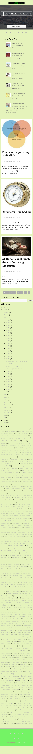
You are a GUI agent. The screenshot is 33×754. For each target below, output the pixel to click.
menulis (24, 573)
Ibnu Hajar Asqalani (12, 493)
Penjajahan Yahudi (16, 618)
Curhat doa (28, 461)
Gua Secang (3, 484)
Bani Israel (29, 450)
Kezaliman (28, 536)
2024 (4, 418)
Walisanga (14, 719)
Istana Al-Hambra (26, 504)
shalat (26, 669)
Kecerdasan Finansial (24, 521)
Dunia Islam (29, 470)
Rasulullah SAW (26, 648)
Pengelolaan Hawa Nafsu (6, 614)
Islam (3, 502)
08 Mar (8, 335)
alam (24, 441)
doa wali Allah (17, 470)
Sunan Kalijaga (4, 694)
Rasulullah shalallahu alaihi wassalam (10, 650)
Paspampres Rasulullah (19, 607)
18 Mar (8, 356)
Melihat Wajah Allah (13, 568)
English (23, 475)
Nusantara (13, 598)
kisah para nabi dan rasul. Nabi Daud (9, 553)
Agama (18, 435)
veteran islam (29, 714)
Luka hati (14, 562)
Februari (6, 315)
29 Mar (8, 387)
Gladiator (14, 481)
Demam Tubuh (15, 466)
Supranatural (3, 696)
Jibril (22, 508)
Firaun (16, 479)
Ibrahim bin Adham (10, 495)
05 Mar (8, 330)
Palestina (5, 605)
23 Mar (8, 374)
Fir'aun (4, 479)
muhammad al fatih (6, 580)
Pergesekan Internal (16, 632)
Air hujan (11, 438)
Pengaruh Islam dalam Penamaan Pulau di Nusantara (18, 96)
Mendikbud (5, 573)
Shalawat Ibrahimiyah (18, 671)
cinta (16, 461)
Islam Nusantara (9, 504)
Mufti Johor (28, 577)
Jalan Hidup (21, 506)
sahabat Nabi (11, 660)
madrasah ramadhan (23, 562)
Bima (22, 454)
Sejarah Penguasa (24, 664)
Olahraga (22, 600)
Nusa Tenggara (27, 595)
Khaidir (13, 539)
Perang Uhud (27, 630)
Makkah (23, 564)
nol (30, 593)
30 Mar (8, 389)
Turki (30, 707)
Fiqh (31, 477)
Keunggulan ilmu (8, 536)
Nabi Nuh (9, 591)
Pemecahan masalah (13, 609)
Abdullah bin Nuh (24, 429)
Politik (29, 639)
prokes (8, 643)
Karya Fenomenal (14, 515)
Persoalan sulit (26, 634)
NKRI (26, 593)
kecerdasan (26, 518)
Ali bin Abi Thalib (12, 443)
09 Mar (8, 338)
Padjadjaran (19, 602)
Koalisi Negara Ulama (5, 557)
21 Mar (8, 359)
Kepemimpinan (5, 530)
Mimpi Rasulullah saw (18, 575)
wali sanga (7, 719)
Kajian (19, 513)
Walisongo (21, 719)
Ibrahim (2, 495)
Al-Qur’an (16, 441)
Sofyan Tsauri (10, 682)
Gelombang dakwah (5, 481)
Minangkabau (28, 575)
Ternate (14, 705)
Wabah (4, 716)
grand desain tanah (26, 481)
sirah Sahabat (8, 678)
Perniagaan (13, 634)
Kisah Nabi (3, 543)
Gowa (19, 481)
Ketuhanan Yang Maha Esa (14, 534)
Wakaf (18, 716)
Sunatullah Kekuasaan (25, 694)
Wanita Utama (6, 721)
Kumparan (28, 557)
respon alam (22, 653)
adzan (12, 435)
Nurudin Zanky (17, 595)
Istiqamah (13, 506)
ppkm (15, 641)
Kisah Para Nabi (24, 543)
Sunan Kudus (14, 694)
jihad (26, 508)
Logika (2, 562)
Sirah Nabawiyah (9, 673)
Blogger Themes (21, 742)
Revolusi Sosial (16, 655)
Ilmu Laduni (9, 497)
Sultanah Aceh (24, 689)
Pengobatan (17, 614)
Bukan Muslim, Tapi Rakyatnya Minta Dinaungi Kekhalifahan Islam (19, 46)
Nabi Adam (9, 584)
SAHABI (29, 660)
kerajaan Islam (14, 530)
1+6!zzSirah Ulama (13, 429)
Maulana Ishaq (23, 566)
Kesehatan (13, 532)
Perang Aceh (24, 621)
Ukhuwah (12, 710)
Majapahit (16, 564)
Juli (5, 400)
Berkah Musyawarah (26, 452)
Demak (8, 466)
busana (28, 457)
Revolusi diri (29, 653)
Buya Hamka (4, 459)
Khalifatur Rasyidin (21, 539)
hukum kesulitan (10, 490)
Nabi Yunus (25, 591)
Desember (7, 412)
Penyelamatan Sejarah (5, 621)
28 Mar (8, 384)
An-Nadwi (21, 443)
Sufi (16, 687)
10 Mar (8, 340)
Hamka (19, 484)
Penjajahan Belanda (5, 618)
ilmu (3, 497)
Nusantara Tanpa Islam (26, 598)
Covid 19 (21, 461)
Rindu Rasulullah (26, 655)
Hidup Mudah (13, 486)
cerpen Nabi (24, 459)
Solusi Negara (18, 682)
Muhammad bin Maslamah (20, 580)
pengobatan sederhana (27, 614)
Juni (5, 397)
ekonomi (16, 472)
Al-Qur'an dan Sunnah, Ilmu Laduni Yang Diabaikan (16, 262)
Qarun (6, 646)
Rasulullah (18, 648)
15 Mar (8, 348)
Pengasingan (17, 612)
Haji (9, 484)
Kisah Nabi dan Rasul (13, 543)
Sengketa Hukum (18, 666)
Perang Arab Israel (12, 623)
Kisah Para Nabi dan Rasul (14, 550)
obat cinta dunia (6, 600)
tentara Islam (9, 705)
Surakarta (11, 696)
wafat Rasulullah (11, 716)
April (5, 392)
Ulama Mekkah (20, 710)
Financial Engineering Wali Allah (15, 154)
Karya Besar (5, 515)
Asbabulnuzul (10, 447)
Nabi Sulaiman (17, 591)
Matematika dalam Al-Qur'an (11, 566)
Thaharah (20, 705)
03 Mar (8, 325)
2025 (4, 420)
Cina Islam (10, 461)
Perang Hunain (10, 625)
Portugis (9, 641)
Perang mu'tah (23, 627)
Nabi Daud (5, 587)
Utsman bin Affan (20, 714)
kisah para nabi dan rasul (16, 545)
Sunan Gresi (17, 692)
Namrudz (9, 593)
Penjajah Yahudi (24, 616)
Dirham (21, 468)
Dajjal (2, 463)
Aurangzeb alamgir (27, 447)
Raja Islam (25, 646)
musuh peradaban (24, 582)
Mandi (2, 566)
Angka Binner (4, 445)
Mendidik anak (16, 571)
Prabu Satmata (22, 641)
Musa (9, 582)
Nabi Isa (22, 586)
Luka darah (8, 562)
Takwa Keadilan (15, 701)
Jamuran (28, 506)
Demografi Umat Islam (26, 466)
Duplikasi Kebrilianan (7, 472)
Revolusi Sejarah (6, 655)
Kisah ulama (19, 555)
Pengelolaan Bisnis (26, 612)
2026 (4, 423)
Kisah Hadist (26, 541)
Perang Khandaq (5, 627)
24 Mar (8, 376)
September (7, 405)
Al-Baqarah (25, 438)
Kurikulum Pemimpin (5, 559)
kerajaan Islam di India (25, 530)
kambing (24, 513)
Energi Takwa (10, 475)
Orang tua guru (10, 602)
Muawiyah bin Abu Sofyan (17, 577)
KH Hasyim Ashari (5, 539)
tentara (2, 705)
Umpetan (12, 714)
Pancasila (20, 605)
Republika (15, 653)
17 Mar (8, 353)
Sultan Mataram (15, 689)
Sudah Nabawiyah (10, 687)
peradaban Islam (16, 621)
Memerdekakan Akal (25, 568)
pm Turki (13, 639)
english (16, 475)
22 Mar (8, 371)
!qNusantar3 (3, 429)
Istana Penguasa (5, 506)
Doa (27, 468)
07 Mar (8, 333)
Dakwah (15, 463)
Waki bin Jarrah (24, 716)
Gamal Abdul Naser (25, 479)
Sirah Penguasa (26, 676)
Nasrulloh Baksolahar (18, 593)
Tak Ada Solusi (24, 698)
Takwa (9, 701)
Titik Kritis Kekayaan (13, 707)
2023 (4, 415)
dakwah (7, 463)
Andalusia (28, 443)
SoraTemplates (11, 742)
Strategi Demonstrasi (15, 685)
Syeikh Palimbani (13, 698)
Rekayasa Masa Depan (6, 653)
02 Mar (8, 322)
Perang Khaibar (27, 625)
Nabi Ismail (8, 589)
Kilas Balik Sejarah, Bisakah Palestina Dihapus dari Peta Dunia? (19, 86)
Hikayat (21, 486)
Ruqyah (17, 657)
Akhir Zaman (18, 438)
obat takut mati (15, 600)
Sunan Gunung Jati (26, 692)
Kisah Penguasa (11, 555)
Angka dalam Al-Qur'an (14, 445)
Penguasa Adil (5, 616)
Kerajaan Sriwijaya (5, 532)
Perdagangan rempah (6, 632)
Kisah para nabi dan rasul (19, 548)
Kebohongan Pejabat (5, 518)
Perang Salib (10, 630)
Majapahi (10, 564)
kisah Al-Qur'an (17, 541)
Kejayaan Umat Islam (5, 525)
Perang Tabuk (19, 630)
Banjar (3, 452)
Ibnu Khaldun (22, 493)
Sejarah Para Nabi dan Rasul (11, 664)
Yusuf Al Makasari (10, 723)
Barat (13, 452)
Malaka (28, 564)
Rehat (24, 650)
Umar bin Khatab (13, 712)
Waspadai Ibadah (26, 721)
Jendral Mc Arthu (14, 508)
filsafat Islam (17, 477)
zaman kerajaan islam (21, 723)
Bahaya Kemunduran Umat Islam (17, 450)
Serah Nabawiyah (28, 666)
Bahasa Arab (5, 450)
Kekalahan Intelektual (17, 525)
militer (2, 575)
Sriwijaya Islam (5, 685)
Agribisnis (25, 435)
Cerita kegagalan (15, 459)
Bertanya (17, 454)
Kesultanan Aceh (21, 532)
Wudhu (2, 723)
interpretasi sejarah (27, 499)
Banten (8, 452)
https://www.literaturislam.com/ (19, 488)
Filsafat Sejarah (24, 477)
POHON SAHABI (21, 639)
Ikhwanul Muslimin (28, 495)
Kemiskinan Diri (28, 527)
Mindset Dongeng (5, 577)
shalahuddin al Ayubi (17, 669)
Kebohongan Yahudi (16, 518)
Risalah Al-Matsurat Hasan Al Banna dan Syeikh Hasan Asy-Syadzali (19, 56)
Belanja (18, 452)
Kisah (2, 541)
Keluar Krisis (20, 527)
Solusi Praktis (27, 682)
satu (10, 662)
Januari (6, 312)
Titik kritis (4, 707)
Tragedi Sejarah (23, 707)
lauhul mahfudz (20, 559)
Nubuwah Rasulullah (6, 596)
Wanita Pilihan (29, 719)
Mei (5, 394)
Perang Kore (14, 627)
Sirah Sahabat (19, 678)
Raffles (19, 646)
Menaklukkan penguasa (6, 571)
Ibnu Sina (28, 493)
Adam (16, 433)
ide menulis (19, 495)
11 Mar (8, 343)
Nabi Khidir (24, 589)
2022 (4, 310)
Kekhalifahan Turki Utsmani (8, 527)
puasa (13, 643)
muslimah (15, 582)
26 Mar (8, 381)
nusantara (3, 598)
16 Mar (8, 351)
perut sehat (5, 639)
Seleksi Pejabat (9, 666)
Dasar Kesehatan (24, 463)
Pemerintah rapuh (25, 609)
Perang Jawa (18, 625)
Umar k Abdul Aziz (26, 712)
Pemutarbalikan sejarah (6, 612)
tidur (31, 705)
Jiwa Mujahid (11, 511)
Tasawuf (10, 703)
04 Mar (8, 328)
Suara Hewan (25, 685)
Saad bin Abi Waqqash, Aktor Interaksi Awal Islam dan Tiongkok (18, 76)
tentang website (26, 703)
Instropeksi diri (17, 499)
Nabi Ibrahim (14, 587)
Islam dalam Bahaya (22, 502)
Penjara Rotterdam (26, 618)
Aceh (11, 433)
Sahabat (4, 660)
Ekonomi (23, 472)
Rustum (23, 657)
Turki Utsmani (4, 710)
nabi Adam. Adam (21, 584)
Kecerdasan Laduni (5, 523)
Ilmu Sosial (23, 497)
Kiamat (29, 539)
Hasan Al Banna (27, 484)
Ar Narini (29, 445)
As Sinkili (3, 447)
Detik (2, 468)
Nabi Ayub (29, 584)
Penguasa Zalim (14, 616)
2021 (4, 307)
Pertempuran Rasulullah (15, 637)
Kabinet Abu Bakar (11, 513)
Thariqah (26, 705)
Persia (19, 634)
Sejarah (25, 662)
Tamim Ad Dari (24, 701)
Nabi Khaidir (17, 589)
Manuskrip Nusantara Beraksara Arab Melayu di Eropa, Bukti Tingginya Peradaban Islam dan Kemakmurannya (16, 108)
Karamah (30, 513)
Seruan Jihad (5, 669)
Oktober (6, 407)
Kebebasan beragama (25, 515)
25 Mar (8, 379)
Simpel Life (27, 671)
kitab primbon (27, 555)
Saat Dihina (29, 657)
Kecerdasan (6, 520)
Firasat (10, 479)
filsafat (9, 477)
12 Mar (8, 346)
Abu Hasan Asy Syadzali (11, 431)
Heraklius (5, 486)
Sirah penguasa (13, 676)
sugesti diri (21, 687)
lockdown (28, 559)
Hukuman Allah (27, 490)
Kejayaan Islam (26, 523)
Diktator (7, 468)
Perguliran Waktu (27, 632)
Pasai (10, 607)
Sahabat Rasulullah (20, 660)
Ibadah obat (3, 493)
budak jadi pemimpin (12, 457)
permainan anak (4, 634)
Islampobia (17, 504)
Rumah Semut (11, 657)
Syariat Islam (19, 696)
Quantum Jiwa (13, 646)
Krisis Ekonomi (15, 557)
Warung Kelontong (15, 721)
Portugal (2, 641)
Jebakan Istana (4, 508)
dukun (23, 470)
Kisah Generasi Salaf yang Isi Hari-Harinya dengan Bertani (19, 66)
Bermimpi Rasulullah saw (7, 454)
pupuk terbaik (20, 643)
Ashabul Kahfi (18, 447)
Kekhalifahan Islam (28, 525)
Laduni (13, 559)
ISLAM (8, 502)
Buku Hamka (22, 457)
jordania (25, 511)
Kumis (22, 557)
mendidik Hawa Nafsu (27, 571)
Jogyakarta (18, 511)
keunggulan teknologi (19, 536)
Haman (13, 484)
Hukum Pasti (19, 490)
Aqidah (23, 445)
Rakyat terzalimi (9, 648)
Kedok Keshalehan (16, 523)
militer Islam (8, 575)
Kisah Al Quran (8, 541)
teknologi (19, 703)
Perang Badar (23, 623)
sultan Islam (6, 689)
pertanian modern (5, 637)
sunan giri (9, 692)
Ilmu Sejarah (17, 497)
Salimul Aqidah (4, 662)
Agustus (6, 402)
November (7, 410)
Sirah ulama (10, 680)
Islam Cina (13, 502)
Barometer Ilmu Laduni (16, 211)
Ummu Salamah (4, 714)
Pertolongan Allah (27, 637)
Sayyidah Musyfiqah (17, 662)
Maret (6, 317)
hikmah (7, 488)
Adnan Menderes (24, 433)
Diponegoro (14, 468)
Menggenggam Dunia (15, 573)
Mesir (29, 573)
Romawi (3, 657)
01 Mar (8, 320)
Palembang (27, 602)
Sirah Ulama (21, 680)
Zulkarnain (29, 723)
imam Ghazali (9, 499)
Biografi (27, 454)
